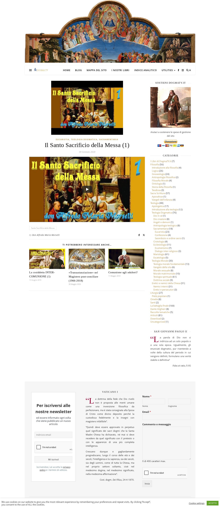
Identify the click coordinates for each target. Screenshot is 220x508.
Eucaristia (62, 139)
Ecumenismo (161, 247)
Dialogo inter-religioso (166, 251)
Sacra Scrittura (157, 193)
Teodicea (156, 190)
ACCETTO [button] (212, 503)
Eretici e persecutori (163, 289)
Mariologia (158, 254)
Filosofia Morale (160, 180)
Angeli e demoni (161, 222)
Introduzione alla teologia (165, 209)
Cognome (172, 406)
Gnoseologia (158, 174)
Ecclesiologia (159, 244)
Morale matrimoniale (164, 273)
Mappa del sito (97, 70)
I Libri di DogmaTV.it (160, 161)
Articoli (154, 315)
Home (66, 70)
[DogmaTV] (41, 70)
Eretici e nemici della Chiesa (166, 283)
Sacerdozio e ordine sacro (168, 238)
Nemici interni (160, 286)
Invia (147, 483)
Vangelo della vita (162, 267)
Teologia (154, 202)
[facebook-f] (179, 70)
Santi (152, 302)
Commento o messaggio (156, 424)
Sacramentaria (108, 139)
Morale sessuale (161, 270)
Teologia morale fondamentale (169, 263)
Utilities (167, 70)
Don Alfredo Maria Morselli (46, 235)
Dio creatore (159, 219)
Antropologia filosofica (163, 177)
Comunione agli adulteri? (123, 272)
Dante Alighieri (158, 308)
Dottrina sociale (161, 280)
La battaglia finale (159, 305)
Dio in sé (157, 215)
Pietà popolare (159, 296)
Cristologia (158, 241)
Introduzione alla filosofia (165, 167)
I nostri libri (120, 70)
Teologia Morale (160, 260)
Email (146, 412)
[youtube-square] (183, 70)
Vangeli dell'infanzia (162, 199)
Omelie (154, 299)
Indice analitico (145, 70)
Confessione (161, 235)
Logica (155, 170)
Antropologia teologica (165, 225)
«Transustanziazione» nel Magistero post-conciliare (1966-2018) (83, 276)
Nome (146, 396)
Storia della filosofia (162, 186)
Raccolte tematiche (160, 312)
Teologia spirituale (162, 276)
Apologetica (158, 206)
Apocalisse (157, 196)
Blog (78, 70)
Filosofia (154, 164)
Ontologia (157, 183)
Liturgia (154, 292)
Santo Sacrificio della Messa (42, 228)
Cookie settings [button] (196, 503)
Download (155, 318)
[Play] (87, 189)
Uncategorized (157, 321)
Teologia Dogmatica (84, 139)
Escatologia (159, 257)
